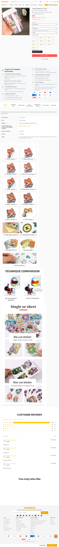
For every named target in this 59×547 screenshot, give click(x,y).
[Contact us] (44, 1)
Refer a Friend (52, 523)
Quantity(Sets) (35, 34)
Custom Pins (6, 523)
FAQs (31, 530)
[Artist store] (57, 1)
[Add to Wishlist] (13, 494)
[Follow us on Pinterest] (29, 515)
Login (51, 519)
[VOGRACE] (4, 1)
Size (33, 26)
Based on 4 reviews (18, 419)
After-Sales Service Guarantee (21, 527)
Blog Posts (32, 531)
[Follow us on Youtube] (23, 515)
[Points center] (55, 1)
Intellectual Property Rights (20, 525)
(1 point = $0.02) (48, 12)
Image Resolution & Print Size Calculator (38, 522)
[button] (36, 19)
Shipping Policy (33, 525)
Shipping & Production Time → (25, 126)
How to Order (45, 105)
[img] (11, 440)
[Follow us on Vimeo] (38, 515)
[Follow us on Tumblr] (35, 515)
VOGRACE (27, 541)
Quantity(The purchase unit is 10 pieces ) (40, 30)
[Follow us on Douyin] (32, 515)
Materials (34, 22)
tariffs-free (41, 10)
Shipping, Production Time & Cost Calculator (38, 520)
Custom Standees (7, 522)
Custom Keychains (7, 519)
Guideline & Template (34, 519)
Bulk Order (53, 105)
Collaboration (18, 530)
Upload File (37, 51)
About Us (17, 519)
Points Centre (52, 522)
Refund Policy (33, 527)
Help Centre (33, 528)
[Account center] (52, 1)
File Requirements (29, 105)
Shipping (33, 17)
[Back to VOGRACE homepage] (29, 508)
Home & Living (6, 527)
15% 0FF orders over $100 (38, 13)
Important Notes (13, 105)
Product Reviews (6, 530)
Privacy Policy (18, 522)
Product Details (5, 105)
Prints (5, 525)
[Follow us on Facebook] (20, 515)
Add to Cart (52, 545)
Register (51, 520)
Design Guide (21, 105)
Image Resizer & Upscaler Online (36, 523)
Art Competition (18, 528)
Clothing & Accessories (8, 528)
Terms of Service (19, 520)
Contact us (33, 533)
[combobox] (23, 1)
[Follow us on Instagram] (17, 515)
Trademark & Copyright (20, 523)
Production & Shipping (37, 105)
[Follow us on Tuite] (26, 515)
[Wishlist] (49, 1)
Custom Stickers (6, 520)
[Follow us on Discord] (41, 515)
